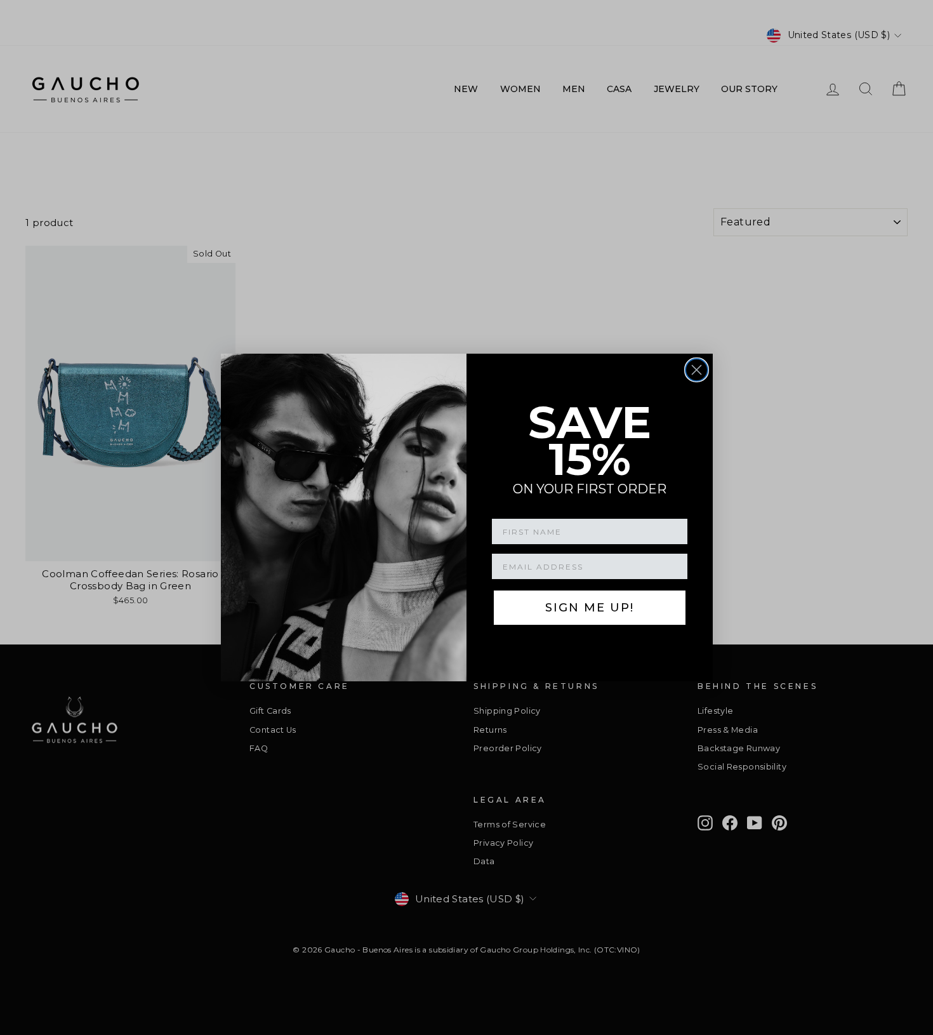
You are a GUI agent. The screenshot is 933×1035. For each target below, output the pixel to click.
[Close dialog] (696, 370)
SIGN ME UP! (589, 608)
